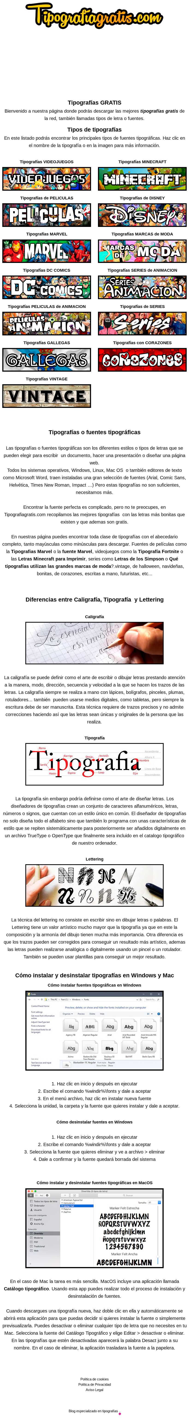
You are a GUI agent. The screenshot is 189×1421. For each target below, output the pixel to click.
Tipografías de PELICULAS (46, 198)
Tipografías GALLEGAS (47, 342)
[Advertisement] (94, 62)
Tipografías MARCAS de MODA (142, 234)
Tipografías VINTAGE (47, 379)
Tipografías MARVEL (46, 234)
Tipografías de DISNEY (142, 198)
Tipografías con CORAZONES (142, 342)
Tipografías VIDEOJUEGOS (47, 162)
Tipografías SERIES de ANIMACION (142, 270)
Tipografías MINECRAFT (142, 162)
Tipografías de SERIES (142, 306)
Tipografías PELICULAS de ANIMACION (47, 306)
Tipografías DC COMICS (46, 270)
